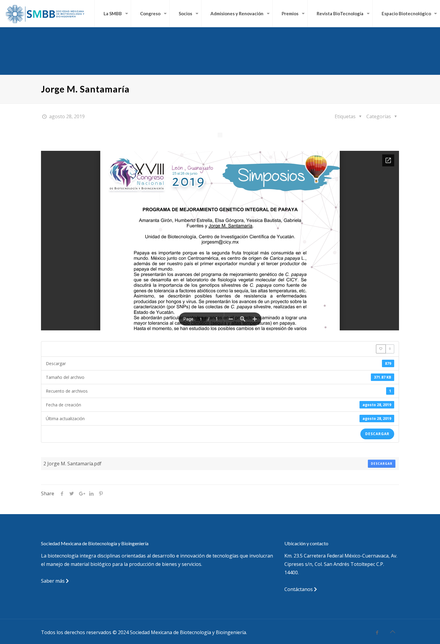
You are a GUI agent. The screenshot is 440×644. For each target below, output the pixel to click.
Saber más (53, 581)
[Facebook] (377, 632)
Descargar (377, 433)
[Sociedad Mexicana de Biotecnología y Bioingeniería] (45, 13)
